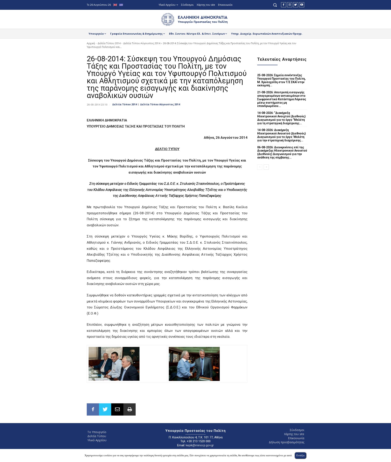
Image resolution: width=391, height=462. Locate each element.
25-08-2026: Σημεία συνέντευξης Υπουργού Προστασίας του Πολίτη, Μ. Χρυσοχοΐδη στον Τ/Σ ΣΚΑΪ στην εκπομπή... (281, 80)
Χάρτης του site (294, 434)
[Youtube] (301, 4)
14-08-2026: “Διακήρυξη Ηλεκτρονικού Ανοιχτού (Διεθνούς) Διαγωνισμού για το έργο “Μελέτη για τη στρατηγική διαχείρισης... (281, 118)
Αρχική (91, 43)
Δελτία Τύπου (96, 436)
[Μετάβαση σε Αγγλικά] (116, 5)
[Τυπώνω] (129, 409)
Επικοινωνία (296, 438)
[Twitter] (295, 4)
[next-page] (266, 167)
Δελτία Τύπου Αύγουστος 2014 (141, 43)
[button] (275, 5)
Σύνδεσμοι (297, 430)
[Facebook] (283, 4)
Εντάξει (300, 455)
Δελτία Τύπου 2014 (109, 43)
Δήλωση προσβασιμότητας (286, 442)
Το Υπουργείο (96, 432)
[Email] (117, 409)
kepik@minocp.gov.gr (200, 445)
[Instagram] (289, 4)
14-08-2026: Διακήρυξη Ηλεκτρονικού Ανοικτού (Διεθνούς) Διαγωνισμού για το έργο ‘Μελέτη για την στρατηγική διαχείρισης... (281, 135)
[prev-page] (259, 167)
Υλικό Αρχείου (97, 440)
